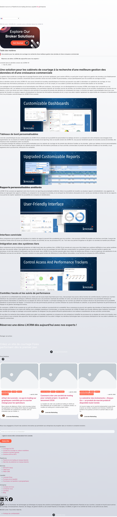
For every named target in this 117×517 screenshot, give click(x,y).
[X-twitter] (6, 499)
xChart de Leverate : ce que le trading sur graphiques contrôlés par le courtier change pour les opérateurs (19, 400)
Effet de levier (4, 24)
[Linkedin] (2, 499)
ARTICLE (19, 391)
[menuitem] (6, 7)
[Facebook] (11, 499)
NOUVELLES (12, 24)
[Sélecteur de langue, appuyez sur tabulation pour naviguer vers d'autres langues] (10, 18)
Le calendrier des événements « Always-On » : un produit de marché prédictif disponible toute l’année (97, 400)
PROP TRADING (60, 391)
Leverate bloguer (6, 391)
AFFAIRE (14, 391)
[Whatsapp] (2, 504)
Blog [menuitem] (38, 6)
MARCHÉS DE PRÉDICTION (86, 394)
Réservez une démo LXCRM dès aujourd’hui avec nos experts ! (20, 58)
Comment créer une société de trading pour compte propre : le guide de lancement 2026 (57, 398)
